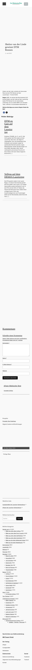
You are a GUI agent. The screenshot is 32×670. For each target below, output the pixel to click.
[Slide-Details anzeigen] (16, 437)
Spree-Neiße (9, 585)
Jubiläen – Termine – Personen (16, 622)
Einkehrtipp (9, 602)
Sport (13, 53)
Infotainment (9, 607)
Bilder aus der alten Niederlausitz (14, 542)
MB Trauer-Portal (8, 637)
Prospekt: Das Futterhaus (9, 421)
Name (5, 358)
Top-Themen (6, 596)
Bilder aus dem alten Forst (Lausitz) (15, 533)
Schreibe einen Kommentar (12, 336)
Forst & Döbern (9, 576)
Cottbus (8, 573)
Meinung (5, 549)
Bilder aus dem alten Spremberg (14, 538)
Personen (5, 552)
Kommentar (6, 343)
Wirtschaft (5, 619)
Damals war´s (6, 529)
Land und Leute (10, 612)
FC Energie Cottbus (11, 594)
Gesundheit (9, 558)
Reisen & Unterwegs (11, 616)
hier (4, 109)
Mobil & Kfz (9, 562)
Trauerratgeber (9, 569)
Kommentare (9, 329)
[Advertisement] (16, 22)
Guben (7, 578)
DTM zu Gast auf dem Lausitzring (8, 126)
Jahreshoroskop (10, 609)
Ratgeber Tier (9, 565)
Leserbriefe (5, 547)
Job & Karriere (9, 560)
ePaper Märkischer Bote (12, 386)
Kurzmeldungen (10, 580)
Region (4, 572)
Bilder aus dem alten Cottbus (13, 531)
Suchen (19, 518)
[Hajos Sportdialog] (16, 263)
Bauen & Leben (9, 556)
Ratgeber (5, 554)
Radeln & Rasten (10, 614)
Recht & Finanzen (10, 567)
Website (5, 370)
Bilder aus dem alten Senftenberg (14, 535)
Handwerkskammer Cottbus (13, 620)
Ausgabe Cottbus (8, 390)
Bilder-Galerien (9, 600)
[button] (4, 112)
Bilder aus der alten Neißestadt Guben (15, 540)
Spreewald (8, 587)
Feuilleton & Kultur (10, 605)
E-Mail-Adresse (7, 364)
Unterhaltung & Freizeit (8, 598)
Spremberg (8, 590)
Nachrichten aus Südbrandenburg (13, 634)
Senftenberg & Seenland (12, 583)
